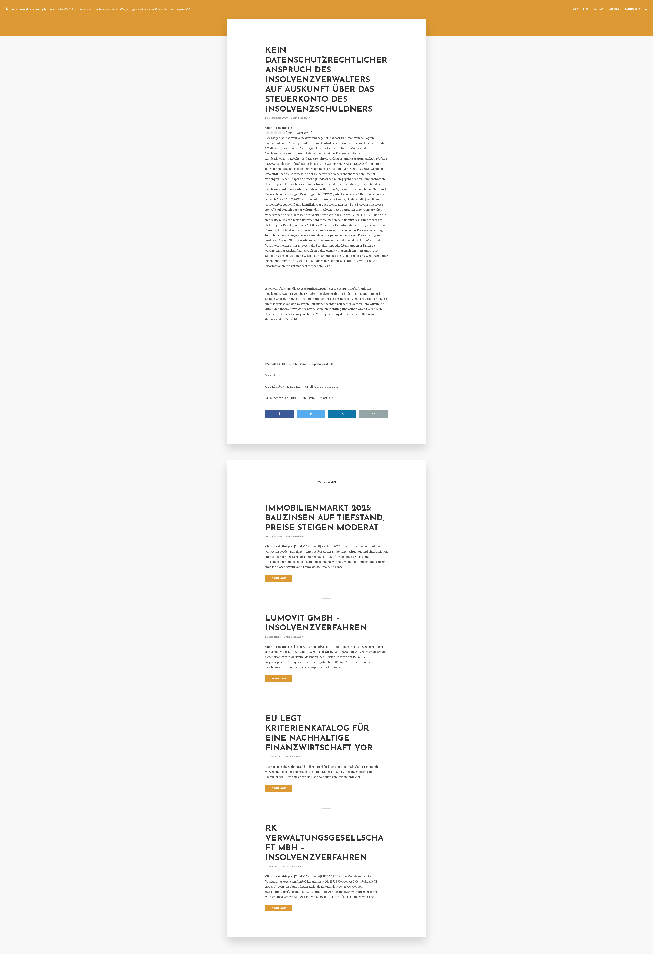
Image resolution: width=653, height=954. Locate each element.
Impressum (614, 9)
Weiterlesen (279, 578)
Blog (575, 9)
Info (586, 9)
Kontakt (598, 9)
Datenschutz (632, 9)
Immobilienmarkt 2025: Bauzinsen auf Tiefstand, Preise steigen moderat (324, 518)
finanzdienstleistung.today (30, 9)
